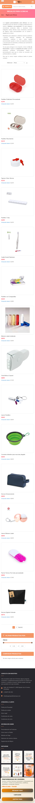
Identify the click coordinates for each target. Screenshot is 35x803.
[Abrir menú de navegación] (2, 1)
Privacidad (14, 786)
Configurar (17, 795)
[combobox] (23, 6)
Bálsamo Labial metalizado (8, 336)
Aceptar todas (17, 799)
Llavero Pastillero (5, 415)
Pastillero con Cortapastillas (8, 296)
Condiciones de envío (6, 719)
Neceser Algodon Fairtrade (8, 612)
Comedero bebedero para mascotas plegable (13, 454)
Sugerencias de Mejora (7, 741)
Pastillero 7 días (5, 217)
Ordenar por (9, 62)
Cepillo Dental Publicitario (8, 257)
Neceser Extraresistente (7, 494)
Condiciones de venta (6, 716)
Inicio (2, 15)
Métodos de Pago (5, 735)
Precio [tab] (5, 640)
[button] (16, 103)
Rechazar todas (17, 790)
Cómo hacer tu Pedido (7, 732)
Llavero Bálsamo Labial (7, 533)
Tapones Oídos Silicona (7, 178)
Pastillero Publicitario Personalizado (10, 99)
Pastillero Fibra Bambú (7, 138)
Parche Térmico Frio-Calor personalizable (12, 573)
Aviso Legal (4, 713)
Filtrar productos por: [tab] (15, 635)
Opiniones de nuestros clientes (9, 738)
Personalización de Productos (9, 729)
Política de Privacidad (6, 707)
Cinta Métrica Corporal (7, 375)
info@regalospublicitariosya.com (12, 696)
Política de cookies (6, 710)
